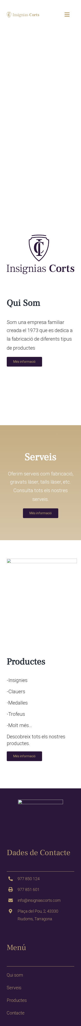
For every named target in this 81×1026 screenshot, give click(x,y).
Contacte (16, 1013)
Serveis (14, 987)
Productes (17, 1000)
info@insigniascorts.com (39, 900)
